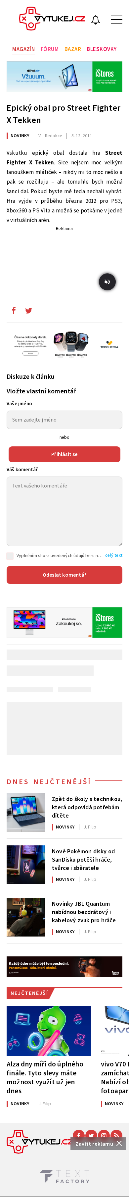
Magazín (23, 49)
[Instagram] (104, 1136)
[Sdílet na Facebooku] (14, 312)
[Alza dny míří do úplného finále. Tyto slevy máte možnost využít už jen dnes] (49, 1031)
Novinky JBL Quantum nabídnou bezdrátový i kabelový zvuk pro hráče (84, 912)
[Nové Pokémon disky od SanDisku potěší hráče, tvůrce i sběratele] (26, 864)
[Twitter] (91, 1136)
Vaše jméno (19, 403)
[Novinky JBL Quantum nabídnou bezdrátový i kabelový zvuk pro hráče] (26, 917)
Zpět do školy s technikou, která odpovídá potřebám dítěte (87, 807)
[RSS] (116, 1136)
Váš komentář (22, 469)
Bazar (72, 49)
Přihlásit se (64, 454)
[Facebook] (79, 1136)
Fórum (50, 49)
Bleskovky (102, 49)
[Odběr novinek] (95, 21)
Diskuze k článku (31, 376)
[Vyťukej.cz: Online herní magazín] (52, 19)
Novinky (20, 136)
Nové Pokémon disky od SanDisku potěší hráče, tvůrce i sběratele (83, 859)
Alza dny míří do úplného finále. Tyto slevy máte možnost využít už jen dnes (45, 1077)
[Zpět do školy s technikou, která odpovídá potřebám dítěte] (26, 812)
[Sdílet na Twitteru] (28, 312)
